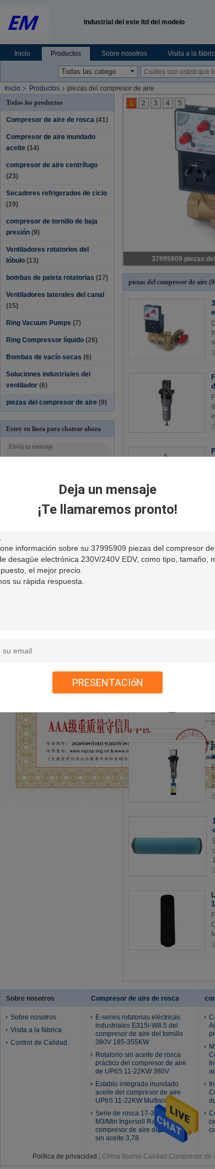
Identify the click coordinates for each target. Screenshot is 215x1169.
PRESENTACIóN (107, 682)
